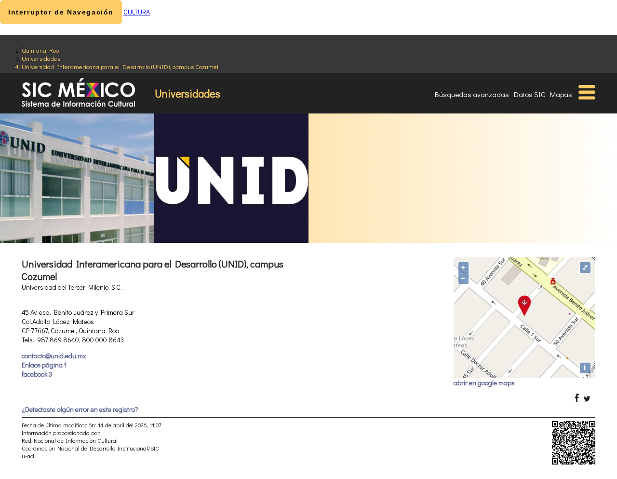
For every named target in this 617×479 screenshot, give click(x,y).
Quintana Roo (40, 50)
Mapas (561, 94)
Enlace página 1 (44, 364)
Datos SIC (529, 94)
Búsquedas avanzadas (472, 94)
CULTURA (136, 11)
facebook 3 (37, 374)
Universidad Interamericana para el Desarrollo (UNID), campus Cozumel (120, 66)
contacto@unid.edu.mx (54, 355)
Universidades (41, 58)
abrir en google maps (484, 382)
